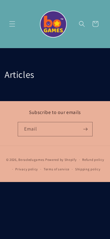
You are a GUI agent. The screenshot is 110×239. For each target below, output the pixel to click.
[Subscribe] (85, 129)
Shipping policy (88, 169)
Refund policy (93, 159)
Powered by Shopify (61, 159)
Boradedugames (31, 159)
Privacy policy (26, 169)
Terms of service (56, 169)
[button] (12, 24)
